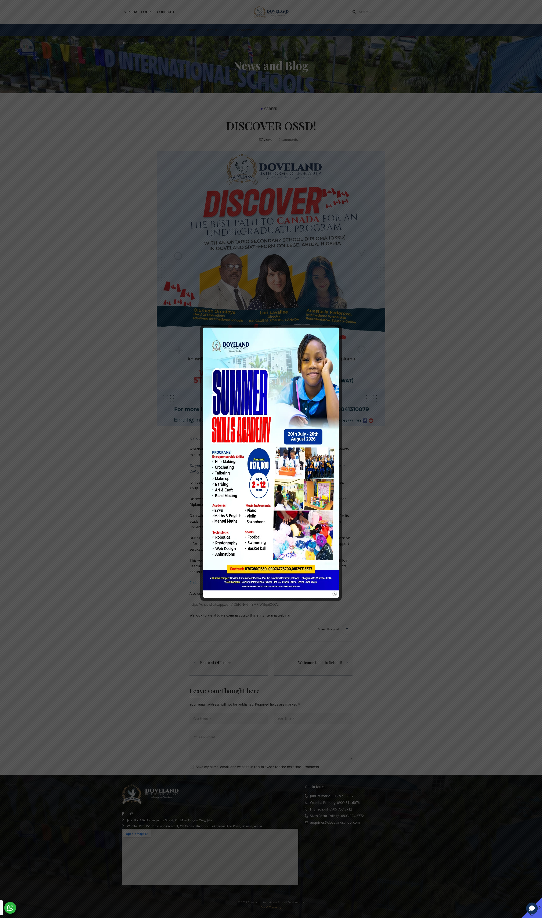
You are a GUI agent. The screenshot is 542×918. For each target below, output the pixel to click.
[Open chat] (532, 908)
